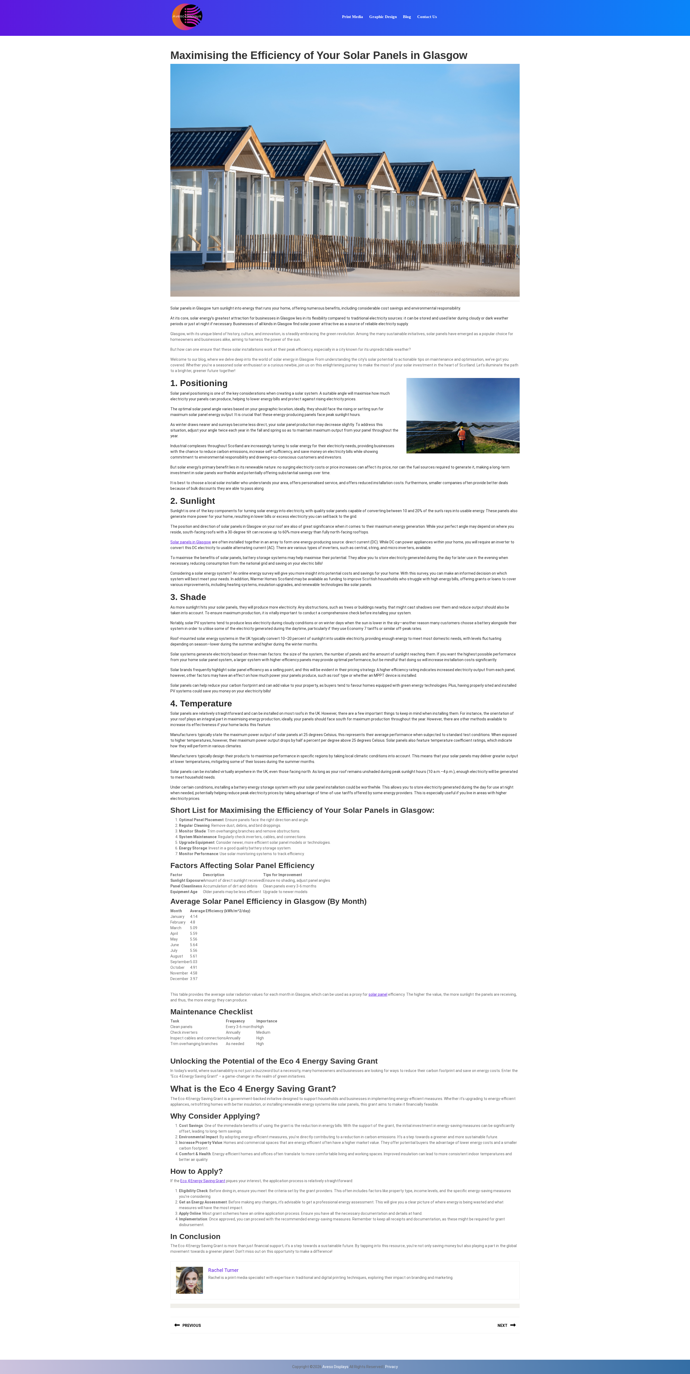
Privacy (391, 1367)
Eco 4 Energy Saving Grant (202, 1181)
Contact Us (427, 17)
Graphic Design (383, 17)
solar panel (377, 994)
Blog (407, 17)
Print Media (352, 17)
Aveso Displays (335, 1367)
